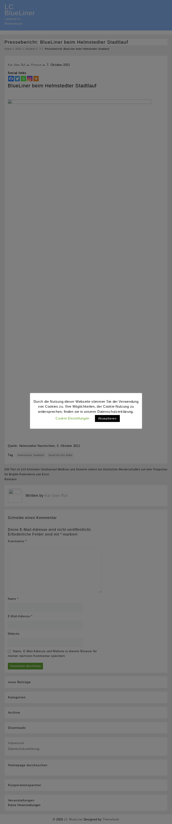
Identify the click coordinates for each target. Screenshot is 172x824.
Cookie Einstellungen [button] (72, 418)
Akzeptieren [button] (107, 418)
